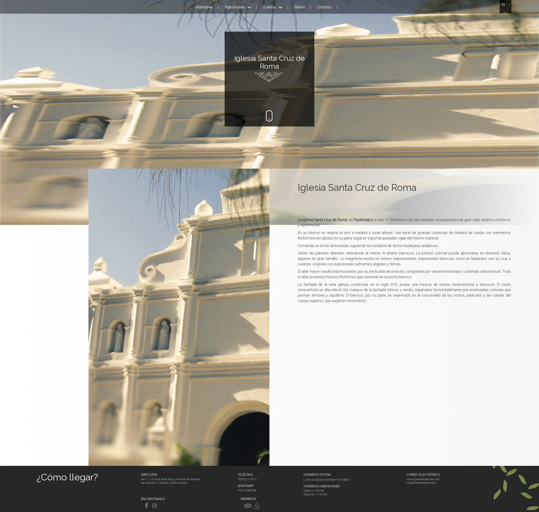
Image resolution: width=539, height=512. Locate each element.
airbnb (257, 506)
